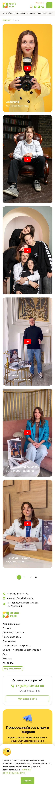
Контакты (8, 662)
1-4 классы (20, 13)
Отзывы (7, 628)
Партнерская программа (17, 645)
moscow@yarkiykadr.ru (20, 598)
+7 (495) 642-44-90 (17, 593)
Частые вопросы (12, 636)
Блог (5, 654)
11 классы (41, 13)
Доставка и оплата (13, 632)
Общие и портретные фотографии (22, 649)
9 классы (31, 13)
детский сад (8, 13)
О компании (9, 641)
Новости (7, 658)
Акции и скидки (11, 623)
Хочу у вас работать (13, 669)
